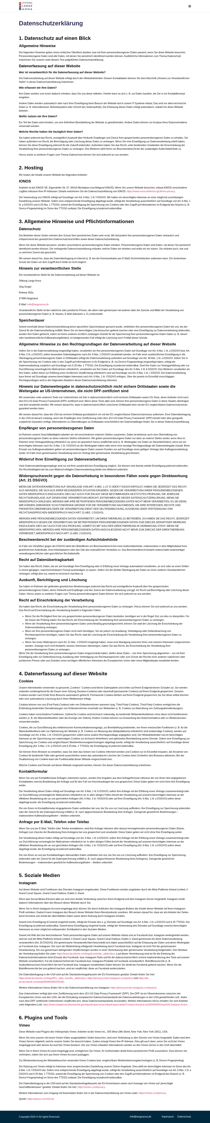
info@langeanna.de (38, 304)
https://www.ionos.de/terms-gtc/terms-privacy (151, 191)
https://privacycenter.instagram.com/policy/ (110, 978)
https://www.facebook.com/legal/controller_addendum (86, 953)
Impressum (168, 1116)
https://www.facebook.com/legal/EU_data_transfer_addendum (52, 978)
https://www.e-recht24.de (40, 1099)
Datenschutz (184, 1116)
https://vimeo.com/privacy (91, 1087)
